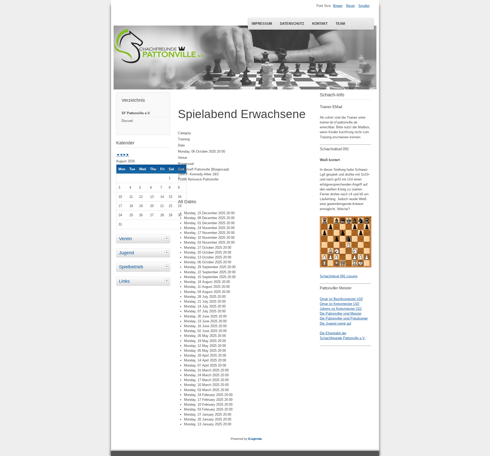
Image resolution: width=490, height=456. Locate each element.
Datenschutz (292, 24)
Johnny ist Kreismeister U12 (341, 309)
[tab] (167, 238)
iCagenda (255, 439)
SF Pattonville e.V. (136, 113)
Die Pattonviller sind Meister (340, 313)
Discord (127, 121)
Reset (350, 6)
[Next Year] (124, 155)
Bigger (337, 6)
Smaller (364, 6)
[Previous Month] (121, 155)
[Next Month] (127, 155)
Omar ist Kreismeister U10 (339, 304)
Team (340, 24)
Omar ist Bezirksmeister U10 (341, 299)
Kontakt (320, 24)
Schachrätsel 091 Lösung (338, 276)
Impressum (262, 24)
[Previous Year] (117, 155)
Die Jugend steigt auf (335, 323)
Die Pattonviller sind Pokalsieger (344, 318)
